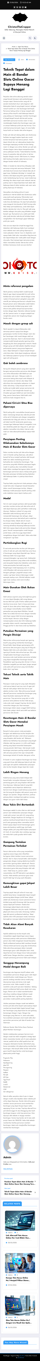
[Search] (30, 38)
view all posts (8, 1169)
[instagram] (23, 7)
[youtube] (26, 7)
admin (22, 59)
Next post (7, 1188)
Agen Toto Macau (9, 59)
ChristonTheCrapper (19, 27)
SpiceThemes (21, 1357)
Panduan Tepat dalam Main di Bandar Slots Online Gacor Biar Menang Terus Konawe (19, 1183)
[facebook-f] (14, 7)
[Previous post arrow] (35, 1181)
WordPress (22, 1356)
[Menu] (3, 38)
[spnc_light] (35, 38)
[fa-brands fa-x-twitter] (17, 7)
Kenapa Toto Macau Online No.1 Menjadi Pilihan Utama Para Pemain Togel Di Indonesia (17, 1279)
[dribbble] (20, 7)
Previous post (8, 1178)
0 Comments (9, 63)
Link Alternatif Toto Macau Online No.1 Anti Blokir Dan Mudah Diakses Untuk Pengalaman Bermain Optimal (18, 1236)
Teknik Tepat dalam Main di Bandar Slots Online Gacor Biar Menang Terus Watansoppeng (18, 1192)
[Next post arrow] (35, 1192)
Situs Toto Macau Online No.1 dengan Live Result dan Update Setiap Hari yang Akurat (19, 1321)
